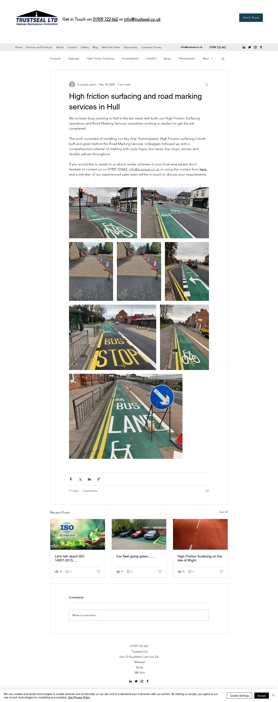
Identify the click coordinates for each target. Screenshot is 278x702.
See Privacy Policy (79, 697)
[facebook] (261, 47)
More (206, 58)
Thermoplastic (186, 58)
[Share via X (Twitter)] (80, 479)
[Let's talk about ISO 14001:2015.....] (77, 534)
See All (224, 512)
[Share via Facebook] (71, 479)
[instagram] (255, 47)
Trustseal (55, 58)
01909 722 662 (105, 19)
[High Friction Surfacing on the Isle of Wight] (200, 534)
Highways (73, 58)
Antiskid (151, 58)
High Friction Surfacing (100, 58)
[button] (39, 47)
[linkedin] (244, 47)
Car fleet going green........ (136, 556)
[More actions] (206, 84)
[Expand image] (103, 212)
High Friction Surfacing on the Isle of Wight (200, 558)
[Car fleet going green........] (139, 534)
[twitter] (250, 47)
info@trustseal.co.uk (191, 47)
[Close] (273, 695)
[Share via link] (98, 479)
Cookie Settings (239, 695)
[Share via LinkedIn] (89, 479)
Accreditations (130, 58)
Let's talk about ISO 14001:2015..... (69, 558)
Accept (262, 695)
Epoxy (167, 58)
